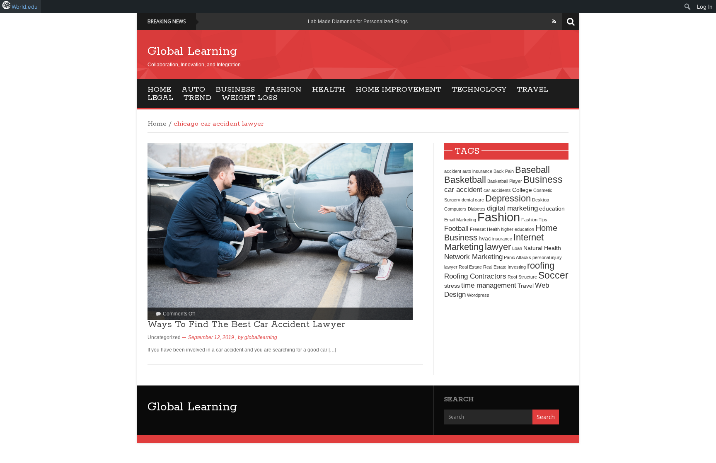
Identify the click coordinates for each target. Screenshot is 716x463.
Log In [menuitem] (705, 6)
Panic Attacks (517, 257)
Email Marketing (460, 219)
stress (452, 285)
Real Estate (470, 266)
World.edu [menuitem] (25, 6)
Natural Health (542, 248)
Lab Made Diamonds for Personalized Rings (358, 21)
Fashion (283, 89)
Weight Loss (249, 98)
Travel (532, 89)
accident (452, 171)
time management (488, 285)
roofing (540, 265)
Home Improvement (398, 89)
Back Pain (503, 171)
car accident (463, 189)
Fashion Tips (534, 219)
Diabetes (477, 208)
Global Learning (192, 51)
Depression (508, 198)
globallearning (260, 337)
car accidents (497, 190)
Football (456, 228)
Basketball (465, 180)
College (522, 190)
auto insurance (477, 171)
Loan (517, 248)
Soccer (553, 275)
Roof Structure (522, 276)
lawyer (498, 247)
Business (235, 89)
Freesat (478, 229)
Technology (479, 89)
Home (159, 89)
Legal (160, 98)
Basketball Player (504, 181)
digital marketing (512, 208)
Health (328, 89)
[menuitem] (687, 6)
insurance (502, 238)
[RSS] (554, 21)
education (552, 208)
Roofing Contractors (475, 276)
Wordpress (478, 295)
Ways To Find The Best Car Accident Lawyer (246, 324)
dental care (473, 199)
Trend (197, 98)
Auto (193, 89)
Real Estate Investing (504, 266)
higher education (517, 229)
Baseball (532, 170)
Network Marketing (473, 256)
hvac (485, 238)
